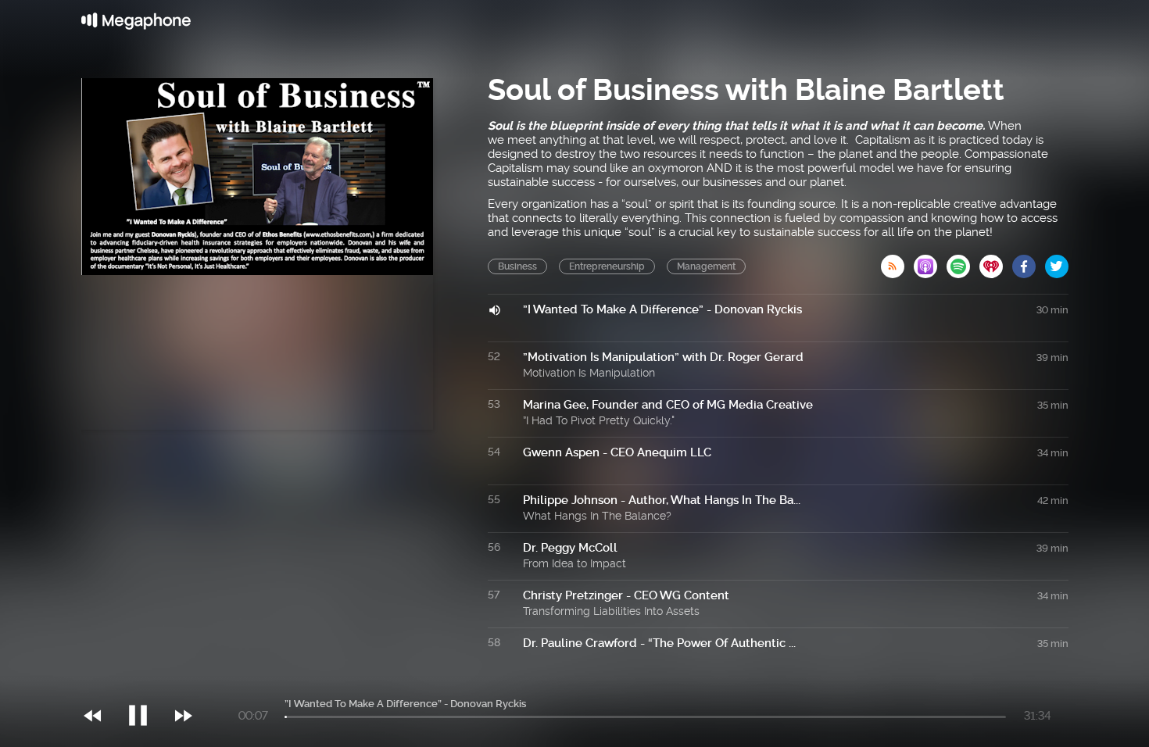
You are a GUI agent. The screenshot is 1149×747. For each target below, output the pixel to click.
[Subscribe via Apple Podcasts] (930, 262)
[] (145, 684)
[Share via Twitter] (1056, 262)
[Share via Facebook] (1028, 262)
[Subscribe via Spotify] (963, 262)
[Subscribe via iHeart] (995, 262)
